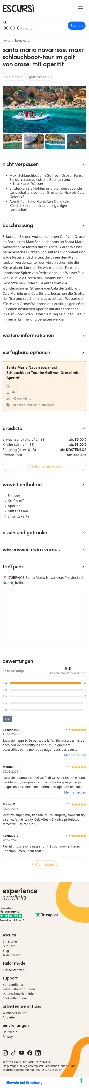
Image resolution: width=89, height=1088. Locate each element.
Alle (7, 719)
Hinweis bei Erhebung (24, 1082)
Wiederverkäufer (15, 1013)
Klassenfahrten (14, 970)
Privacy (8, 1036)
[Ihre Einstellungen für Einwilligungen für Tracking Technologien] (81, 1080)
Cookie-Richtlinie (15, 998)
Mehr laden (44, 864)
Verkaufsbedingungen (19, 989)
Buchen (76, 25)
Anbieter (9, 1017)
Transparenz (12, 955)
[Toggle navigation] (80, 8)
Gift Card (9, 946)
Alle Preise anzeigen (44, 466)
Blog (6, 951)
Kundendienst (13, 985)
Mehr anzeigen (75, 755)
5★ (5, 683)
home (7, 40)
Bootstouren (23, 40)
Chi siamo (10, 941)
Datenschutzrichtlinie (18, 994)
